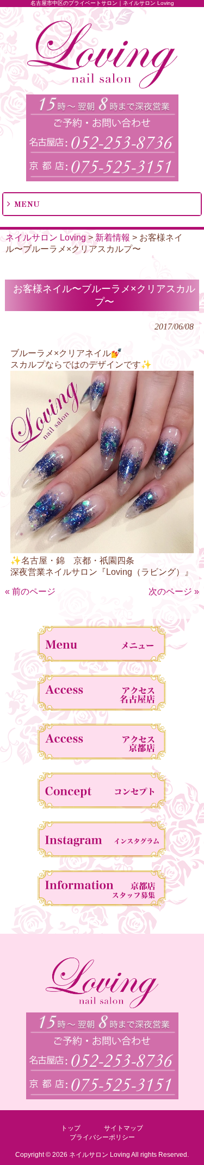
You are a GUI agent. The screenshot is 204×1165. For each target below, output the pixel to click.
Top (194, 1155)
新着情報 (112, 237)
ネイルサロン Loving (45, 237)
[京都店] (102, 743)
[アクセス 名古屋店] (102, 695)
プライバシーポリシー (102, 1137)
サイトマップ (123, 1128)
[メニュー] (102, 646)
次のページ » (174, 591)
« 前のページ (30, 591)
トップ (71, 1128)
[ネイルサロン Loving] (102, 86)
